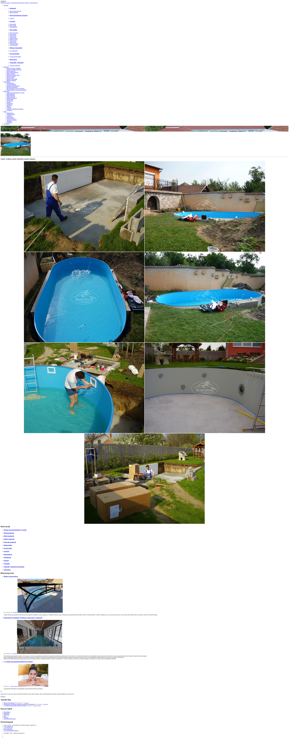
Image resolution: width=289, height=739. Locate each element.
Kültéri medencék (11, 96)
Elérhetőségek (10, 117)
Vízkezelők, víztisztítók (17, 62)
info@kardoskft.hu (8, 729)
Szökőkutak (9, 105)
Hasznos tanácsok (11, 118)
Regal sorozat (13, 41)
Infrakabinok (10, 103)
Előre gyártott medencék (15, 11)
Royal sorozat (13, 34)
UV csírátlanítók (13, 50)
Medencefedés (10, 99)
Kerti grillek (13, 30)
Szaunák (12, 21)
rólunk (5, 111)
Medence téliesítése (11, 80)
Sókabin (9, 106)
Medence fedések (14, 12)
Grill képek (9, 110)
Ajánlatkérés (7, 124)
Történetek (9, 121)
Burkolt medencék (11, 71)
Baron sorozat (13, 35)
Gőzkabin (9, 107)
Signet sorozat (13, 42)
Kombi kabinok (13, 27)
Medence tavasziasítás (12, 79)
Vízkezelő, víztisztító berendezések (15, 109)
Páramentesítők (14, 54)
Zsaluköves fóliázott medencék (14, 69)
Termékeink (6, 714)
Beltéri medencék (11, 95)
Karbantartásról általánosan (13, 86)
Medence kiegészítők (16, 48)
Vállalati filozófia (11, 114)
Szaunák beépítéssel (11, 84)
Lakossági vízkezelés (12, 119)
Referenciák (6, 91)
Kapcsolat (6, 717)
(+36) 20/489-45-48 (8, 726)
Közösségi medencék (12, 98)
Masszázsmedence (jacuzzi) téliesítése (16, 88)
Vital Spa (12, 18)
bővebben (3, 696)
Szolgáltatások (7, 81)
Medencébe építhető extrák (13, 75)
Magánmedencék (11, 94)
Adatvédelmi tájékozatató (10, 718)
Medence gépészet (11, 76)
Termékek (6, 5)
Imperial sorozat (13, 38)
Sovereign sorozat (14, 43)
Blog (5, 716)
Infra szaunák (13, 25)
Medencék (13, 8)
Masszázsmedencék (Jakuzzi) (18, 15)
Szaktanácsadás (10, 83)
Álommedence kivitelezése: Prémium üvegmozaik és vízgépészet (23, 618)
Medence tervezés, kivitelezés (14, 68)
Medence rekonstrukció (11, 576)
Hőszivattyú (13, 59)
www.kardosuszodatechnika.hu (11, 730)
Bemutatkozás (10, 113)
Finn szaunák (13, 24)
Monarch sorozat (14, 39)
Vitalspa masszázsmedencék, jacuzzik (15, 92)
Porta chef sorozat (14, 32)
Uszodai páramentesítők (15, 56)
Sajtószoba (9, 115)
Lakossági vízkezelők (15, 65)
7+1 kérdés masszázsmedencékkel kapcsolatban (18, 661)
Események (9, 122)
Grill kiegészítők (13, 45)
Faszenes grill (13, 37)
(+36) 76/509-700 (8, 728)
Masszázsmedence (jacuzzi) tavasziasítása (16, 90)
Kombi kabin (10, 100)
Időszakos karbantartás (12, 87)
